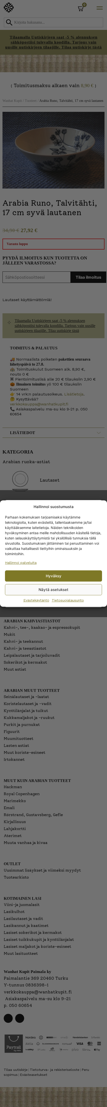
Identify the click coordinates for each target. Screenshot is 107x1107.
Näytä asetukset (53, 589)
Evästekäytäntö (36, 600)
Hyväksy (53, 576)
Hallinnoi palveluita (21, 563)
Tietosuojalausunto (68, 600)
